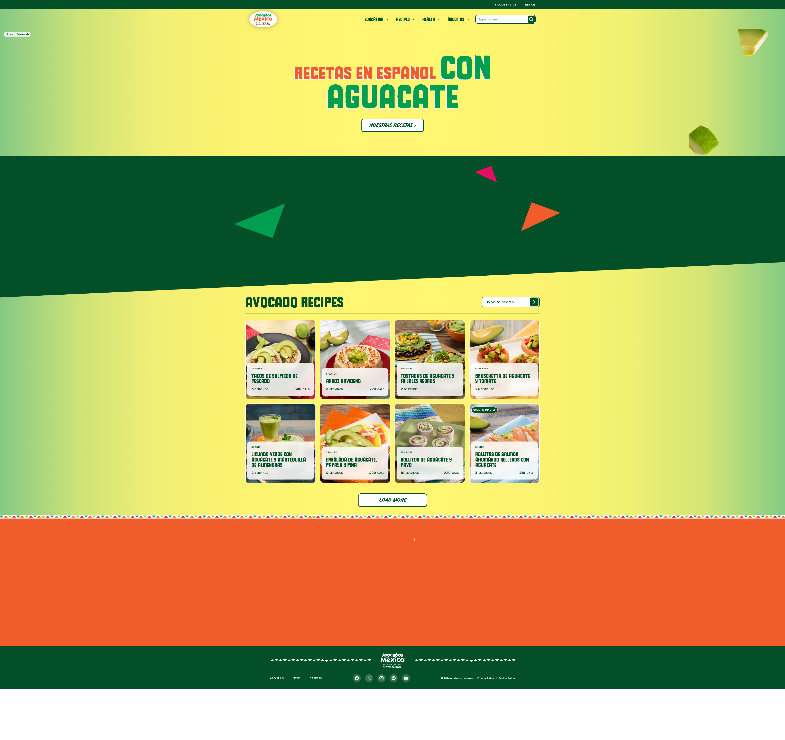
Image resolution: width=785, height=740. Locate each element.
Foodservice (506, 4)
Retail (530, 4)
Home (9, 34)
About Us (277, 678)
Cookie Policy (506, 678)
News (297, 678)
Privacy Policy (485, 678)
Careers (316, 678)
